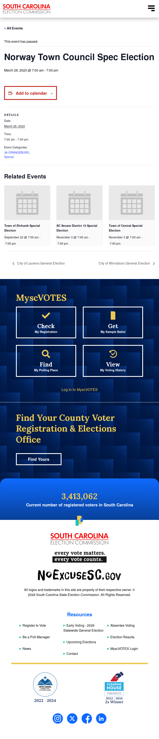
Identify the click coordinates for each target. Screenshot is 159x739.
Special (9, 157)
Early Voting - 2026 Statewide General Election (83, 628)
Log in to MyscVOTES (79, 389)
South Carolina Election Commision (27, 8)
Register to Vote (34, 625)
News (27, 648)
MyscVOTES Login (124, 648)
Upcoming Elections (81, 641)
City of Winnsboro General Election (125, 263)
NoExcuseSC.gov (79, 575)
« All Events (13, 28)
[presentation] (27, 203)
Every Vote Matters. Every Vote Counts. (79, 557)
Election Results (122, 637)
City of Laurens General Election (40, 263)
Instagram (58, 718)
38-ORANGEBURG (16, 152)
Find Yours (38, 459)
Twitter (72, 718)
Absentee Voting (122, 625)
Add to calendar (31, 93)
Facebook (87, 718)
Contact (72, 653)
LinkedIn (101, 718)
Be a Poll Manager (36, 637)
